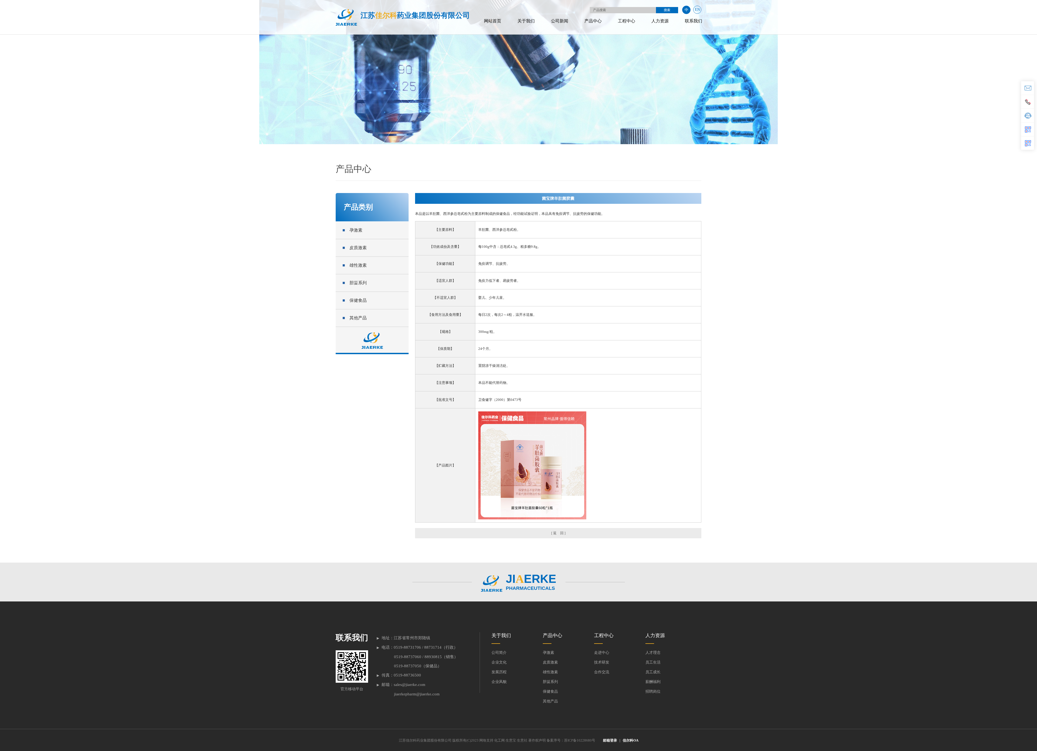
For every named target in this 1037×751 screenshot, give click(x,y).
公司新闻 (559, 21)
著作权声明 (537, 740)
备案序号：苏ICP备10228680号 (571, 740)
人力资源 (660, 21)
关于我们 (526, 21)
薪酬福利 (653, 682)
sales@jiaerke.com (409, 684)
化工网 (499, 740)
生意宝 (511, 740)
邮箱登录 (610, 740)
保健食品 (354, 300)
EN (697, 10)
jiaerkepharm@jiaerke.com (417, 694)
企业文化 (499, 662)
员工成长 (653, 672)
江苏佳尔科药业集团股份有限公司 (425, 740)
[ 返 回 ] (558, 533)
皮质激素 (354, 247)
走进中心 (601, 653)
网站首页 (492, 21)
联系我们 (693, 21)
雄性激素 (354, 265)
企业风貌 (499, 682)
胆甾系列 (354, 282)
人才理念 (653, 653)
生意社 (522, 740)
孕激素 (352, 230)
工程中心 (626, 21)
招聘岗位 (653, 691)
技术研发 (601, 662)
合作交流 (601, 672)
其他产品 (354, 318)
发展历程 (499, 672)
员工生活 (653, 662)
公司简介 (499, 653)
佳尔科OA (630, 740)
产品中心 (593, 21)
